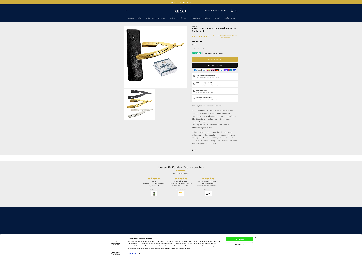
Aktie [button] (195, 150)
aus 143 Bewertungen (181, 173)
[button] (126, 10)
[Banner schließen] (255, 237)
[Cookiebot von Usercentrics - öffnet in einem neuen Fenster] (115, 253)
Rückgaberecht (212, 221)
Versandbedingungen (198, 221)
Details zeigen (132, 253)
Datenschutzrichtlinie (166, 221)
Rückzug (193, 224)
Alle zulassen (239, 239)
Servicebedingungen (173, 224)
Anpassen (238, 244)
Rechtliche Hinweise (150, 221)
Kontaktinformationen (182, 221)
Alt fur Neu (185, 224)
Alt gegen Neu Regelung (204, 97)
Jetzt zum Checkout (214, 65)
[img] (181, 170)
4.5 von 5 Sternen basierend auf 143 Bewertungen (225, 36)
